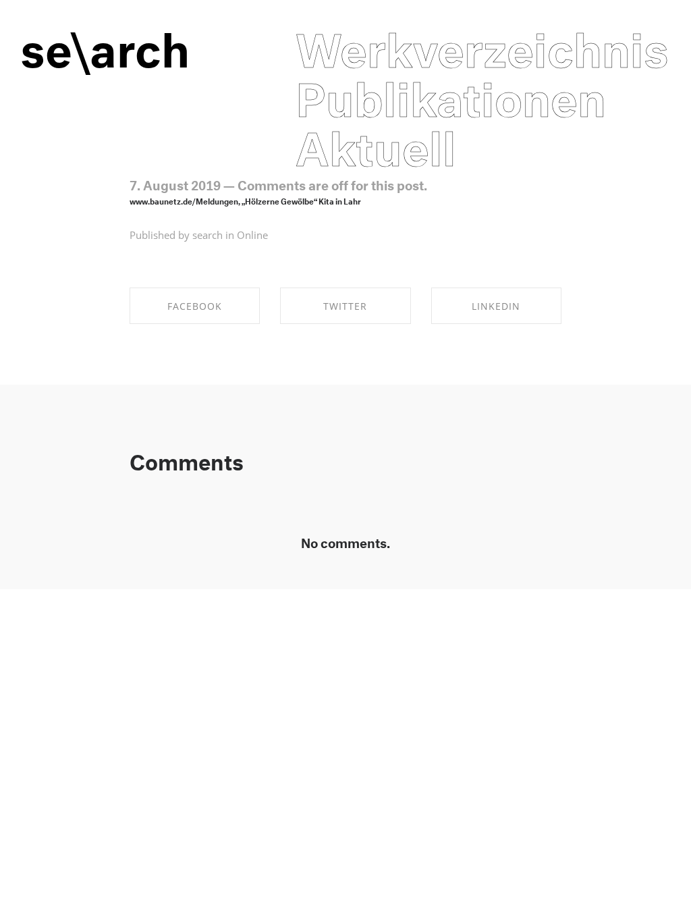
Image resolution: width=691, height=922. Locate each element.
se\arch (105, 42)
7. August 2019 (175, 183)
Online (252, 235)
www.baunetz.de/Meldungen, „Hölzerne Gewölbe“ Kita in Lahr (245, 200)
